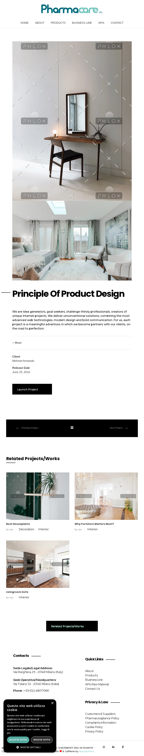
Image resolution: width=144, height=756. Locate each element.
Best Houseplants (18, 524)
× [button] (52, 703)
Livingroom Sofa (17, 592)
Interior (43, 529)
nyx (11, 529)
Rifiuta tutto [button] (42, 739)
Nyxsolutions (86, 751)
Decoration (26, 529)
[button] (30, 747)
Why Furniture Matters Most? (94, 524)
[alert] (30, 725)
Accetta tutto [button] (18, 739)
